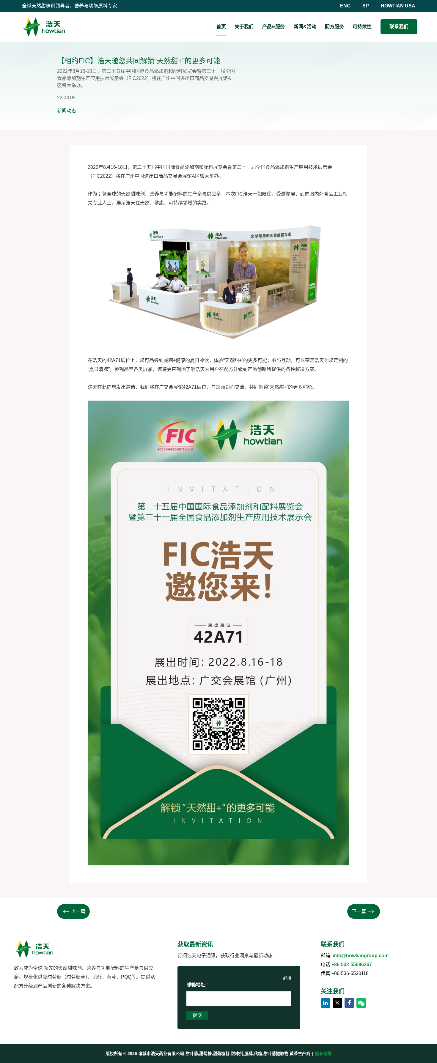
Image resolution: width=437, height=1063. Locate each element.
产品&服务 (273, 26)
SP (365, 5)
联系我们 (398, 26)
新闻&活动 (305, 26)
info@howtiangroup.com (361, 955)
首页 (221, 26)
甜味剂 (138, 193)
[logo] (44, 27)
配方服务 (334, 26)
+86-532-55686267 (351, 964)
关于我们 (244, 26)
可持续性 (362, 26)
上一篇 (78, 911)
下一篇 (359, 911)
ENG (345, 5)
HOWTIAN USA (398, 5)
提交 (197, 1015)
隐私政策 (323, 1053)
